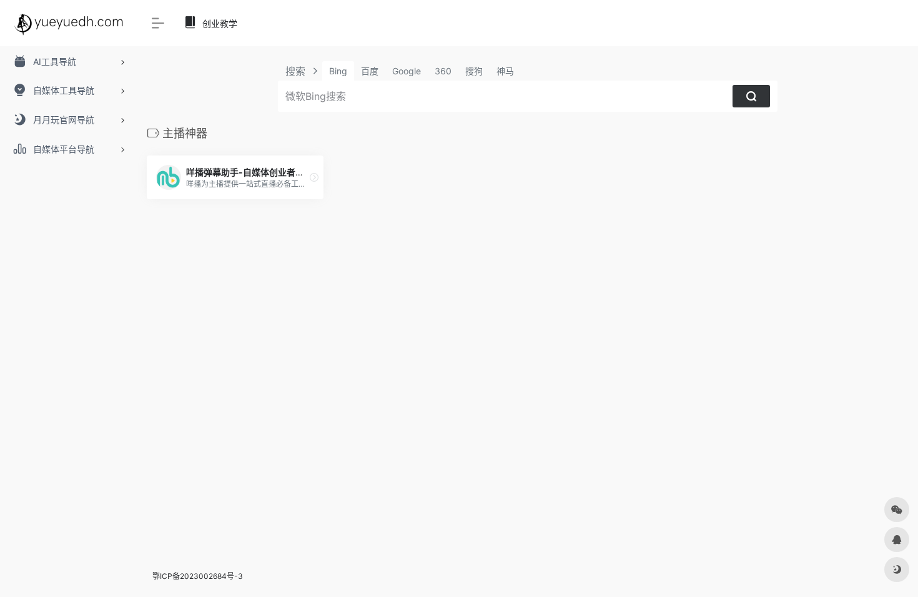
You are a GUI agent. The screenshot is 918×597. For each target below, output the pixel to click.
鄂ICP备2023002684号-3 (197, 576)
